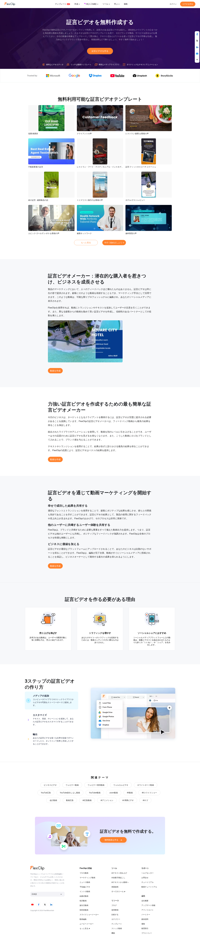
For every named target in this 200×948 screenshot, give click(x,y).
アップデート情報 (148, 905)
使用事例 (114, 910)
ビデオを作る (188, 4)
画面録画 (114, 887)
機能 (113, 933)
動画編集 (83, 919)
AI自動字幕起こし (118, 878)
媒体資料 (144, 919)
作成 (76, 4)
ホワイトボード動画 (145, 785)
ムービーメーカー (87, 924)
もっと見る (86, 242)
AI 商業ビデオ (128, 800)
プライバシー (146, 933)
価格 (126, 4)
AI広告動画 (87, 800)
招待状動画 (84, 910)
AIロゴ (145, 800)
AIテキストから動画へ (120, 882)
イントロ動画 (85, 891)
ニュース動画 (85, 882)
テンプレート (60, 4)
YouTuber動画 (94, 793)
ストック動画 (116, 928)
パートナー (145, 915)
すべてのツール (117, 891)
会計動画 (53, 800)
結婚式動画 (84, 896)
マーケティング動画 (87, 878)
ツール (105, 4)
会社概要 (144, 901)
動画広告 (69, 800)
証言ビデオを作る (100, 51)
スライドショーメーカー (89, 915)
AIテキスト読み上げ (119, 873)
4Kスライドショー (149, 793)
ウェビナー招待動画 (96, 785)
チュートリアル (147, 882)
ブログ (114, 905)
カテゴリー (115, 919)
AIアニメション (107, 800)
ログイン (173, 4)
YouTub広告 (46, 793)
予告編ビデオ (85, 887)
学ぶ (116, 4)
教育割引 (144, 928)
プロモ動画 (84, 873)
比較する (114, 915)
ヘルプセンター (147, 873)
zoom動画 (113, 793)
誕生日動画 (84, 905)
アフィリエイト (147, 910)
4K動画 (130, 793)
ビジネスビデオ (50, 785)
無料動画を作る (111, 840)
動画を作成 (55, 371)
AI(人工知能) (91, 4)
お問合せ (144, 878)
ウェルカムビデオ (120, 785)
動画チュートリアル (149, 887)
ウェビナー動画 (72, 785)
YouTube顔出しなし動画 (70, 793)
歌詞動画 (83, 901)
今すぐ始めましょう (113, 242)
